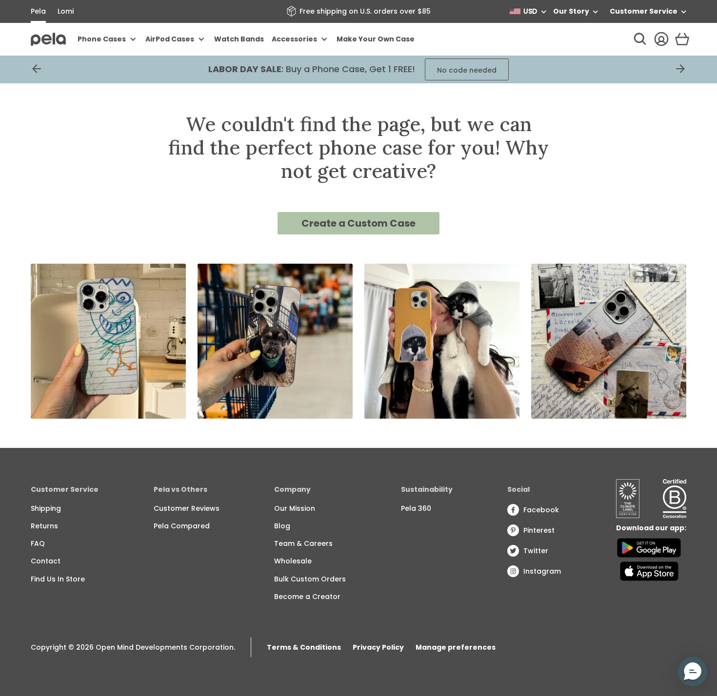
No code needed (467, 70)
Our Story (571, 11)
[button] (692, 671)
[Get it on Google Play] (649, 548)
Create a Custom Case (358, 223)
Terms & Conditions (304, 647)
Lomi (66, 11)
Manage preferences (456, 647)
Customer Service (643, 11)
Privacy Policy (378, 647)
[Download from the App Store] (649, 571)
